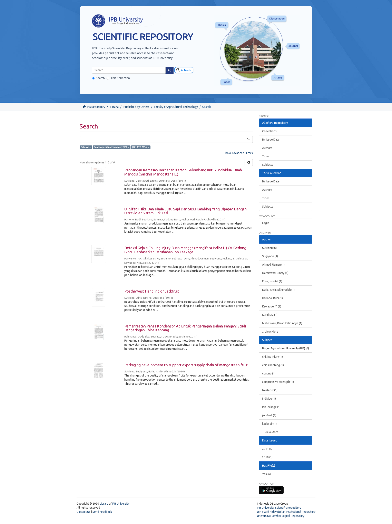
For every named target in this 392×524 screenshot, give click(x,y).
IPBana (114, 106)
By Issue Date (271, 139)
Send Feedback (102, 511)
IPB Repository (96, 106)
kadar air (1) (269, 423)
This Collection (120, 78)
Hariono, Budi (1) (272, 298)
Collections (269, 131)
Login (265, 223)
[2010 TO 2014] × (140, 147)
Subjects (267, 164)
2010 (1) (267, 457)
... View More (270, 331)
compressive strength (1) (278, 381)
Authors (267, 148)
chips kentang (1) (273, 365)
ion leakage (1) (271, 407)
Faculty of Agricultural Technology (176, 106)
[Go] (169, 70)
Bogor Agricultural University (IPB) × (111, 147)
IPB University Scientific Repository (279, 507)
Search (100, 78)
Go (248, 139)
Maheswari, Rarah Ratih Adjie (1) (282, 323)
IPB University (120, 503)
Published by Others (136, 106)
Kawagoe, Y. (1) (271, 306)
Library (104, 503)
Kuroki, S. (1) (269, 314)
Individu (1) (269, 398)
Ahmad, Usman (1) (273, 264)
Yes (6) (266, 474)
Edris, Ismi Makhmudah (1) (278, 289)
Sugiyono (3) (270, 256)
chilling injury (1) (272, 356)
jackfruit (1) (269, 415)
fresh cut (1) (269, 390)
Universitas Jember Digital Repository (280, 515)
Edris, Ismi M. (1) (272, 281)
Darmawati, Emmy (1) (275, 273)
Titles (266, 156)
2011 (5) (267, 448)
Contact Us (83, 511)
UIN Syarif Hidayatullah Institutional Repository (286, 511)
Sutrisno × (86, 147)
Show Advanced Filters (238, 153)
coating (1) (268, 373)
